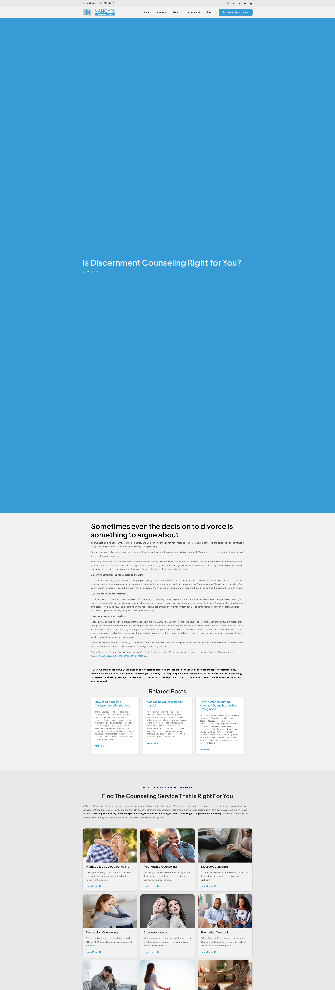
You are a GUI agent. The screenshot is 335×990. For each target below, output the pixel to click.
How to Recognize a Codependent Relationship (112, 703)
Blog (208, 12)
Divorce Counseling (179, 813)
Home (146, 12)
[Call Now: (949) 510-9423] (84, 3)
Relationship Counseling (130, 813)
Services (159, 12)
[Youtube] (245, 3)
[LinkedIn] (251, 3)
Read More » (100, 746)
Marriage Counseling (105, 813)
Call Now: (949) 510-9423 (100, 3)
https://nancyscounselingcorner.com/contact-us (121, 655)
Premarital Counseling (156, 813)
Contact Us (194, 12)
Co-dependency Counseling (206, 813)
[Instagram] (228, 3)
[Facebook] (234, 3)
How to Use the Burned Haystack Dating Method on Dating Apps (218, 705)
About (176, 12)
